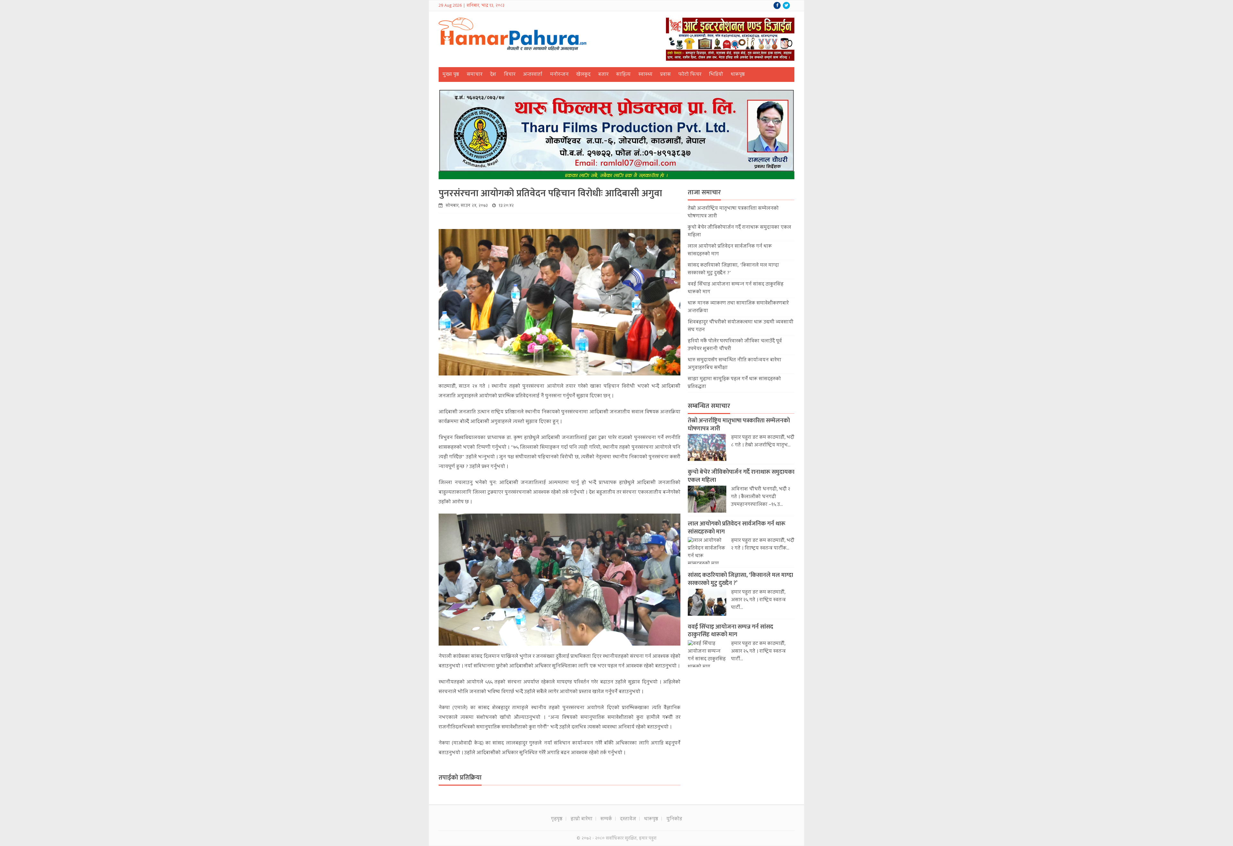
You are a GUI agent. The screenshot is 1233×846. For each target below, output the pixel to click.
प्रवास (665, 75)
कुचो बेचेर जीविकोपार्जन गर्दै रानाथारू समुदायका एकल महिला (741, 476)
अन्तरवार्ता (532, 75)
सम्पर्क (606, 819)
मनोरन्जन (559, 75)
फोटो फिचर (689, 75)
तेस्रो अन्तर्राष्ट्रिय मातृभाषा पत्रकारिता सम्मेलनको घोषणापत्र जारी (739, 425)
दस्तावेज (628, 819)
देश (493, 75)
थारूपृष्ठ (738, 75)
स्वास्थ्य (645, 75)
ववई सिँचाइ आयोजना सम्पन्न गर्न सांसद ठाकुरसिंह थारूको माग (730, 631)
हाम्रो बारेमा (581, 819)
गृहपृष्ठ (557, 819)
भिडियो (716, 75)
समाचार (474, 75)
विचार (509, 75)
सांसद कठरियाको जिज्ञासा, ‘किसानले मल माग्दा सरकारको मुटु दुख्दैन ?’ (740, 579)
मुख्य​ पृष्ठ (450, 75)
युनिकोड (674, 819)
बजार (603, 75)
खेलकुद (583, 75)
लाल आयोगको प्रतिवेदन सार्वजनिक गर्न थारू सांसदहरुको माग (736, 528)
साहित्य (623, 75)
